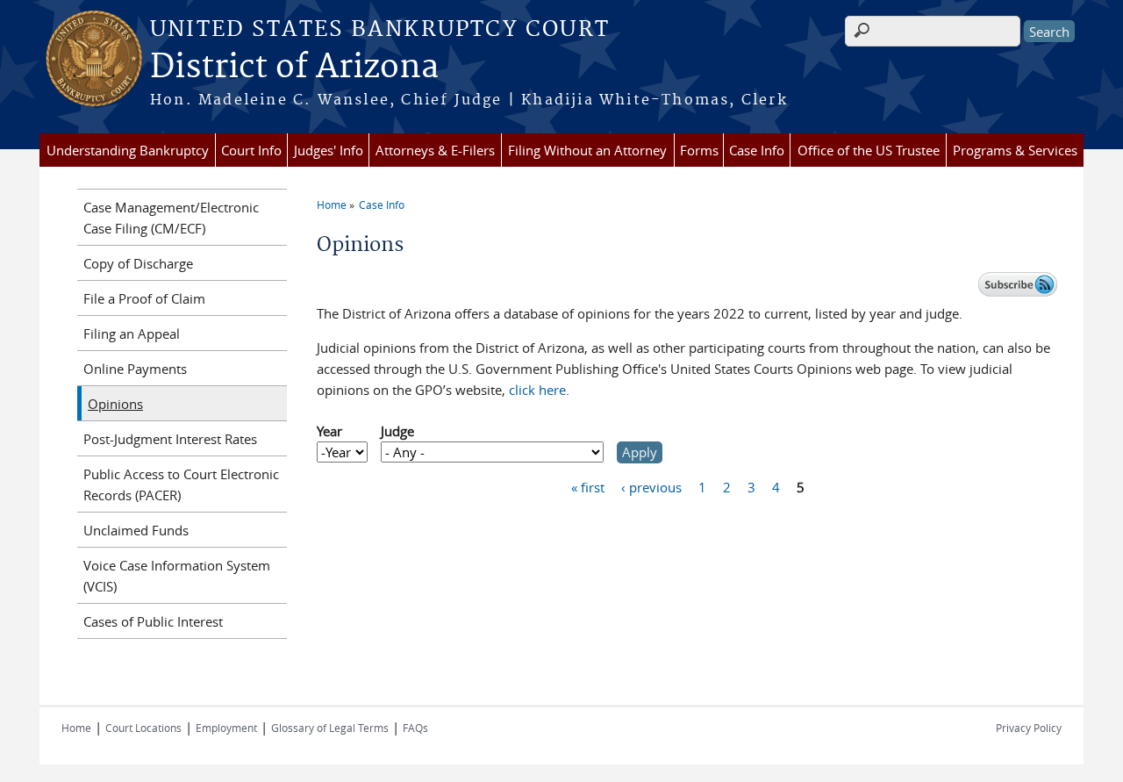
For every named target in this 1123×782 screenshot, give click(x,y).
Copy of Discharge (138, 263)
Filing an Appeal (131, 333)
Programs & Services (1015, 150)
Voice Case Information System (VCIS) (176, 575)
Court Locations (143, 728)
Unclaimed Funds (136, 530)
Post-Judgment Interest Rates (170, 439)
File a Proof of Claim (144, 298)
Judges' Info (328, 150)
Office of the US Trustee (869, 150)
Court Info (251, 150)
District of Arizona (294, 67)
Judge (397, 431)
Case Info (756, 150)
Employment (226, 728)
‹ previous (651, 487)
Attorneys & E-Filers (435, 150)
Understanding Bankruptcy (127, 150)
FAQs (415, 728)
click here (537, 389)
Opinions (115, 404)
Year (329, 431)
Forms (699, 150)
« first (587, 487)
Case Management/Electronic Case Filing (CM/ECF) (171, 217)
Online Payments (135, 368)
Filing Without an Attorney (587, 150)
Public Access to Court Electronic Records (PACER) (181, 484)
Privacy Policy (1029, 728)
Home (332, 204)
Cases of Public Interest (153, 621)
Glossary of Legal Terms (330, 728)
